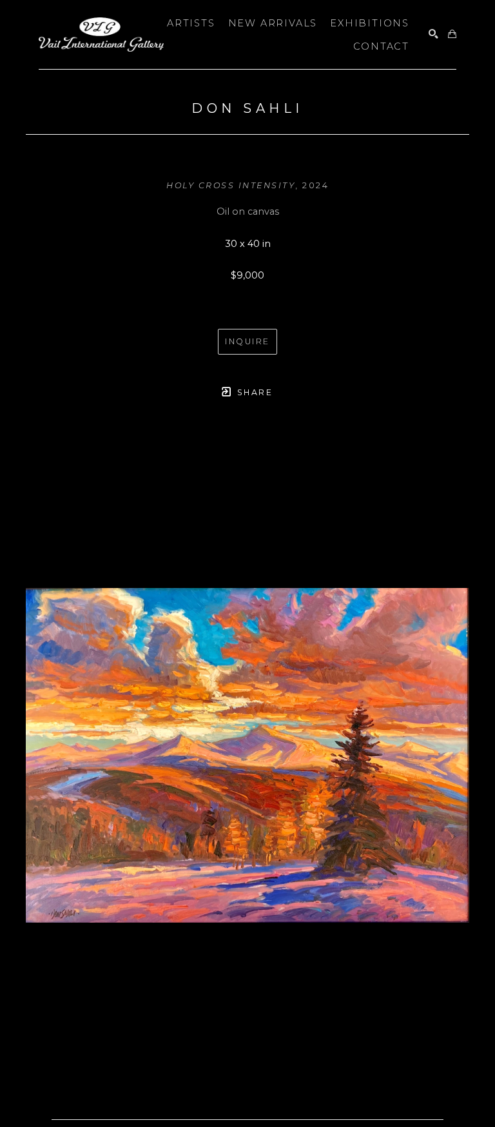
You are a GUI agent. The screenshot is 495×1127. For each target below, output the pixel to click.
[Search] (433, 34)
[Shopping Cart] (452, 34)
